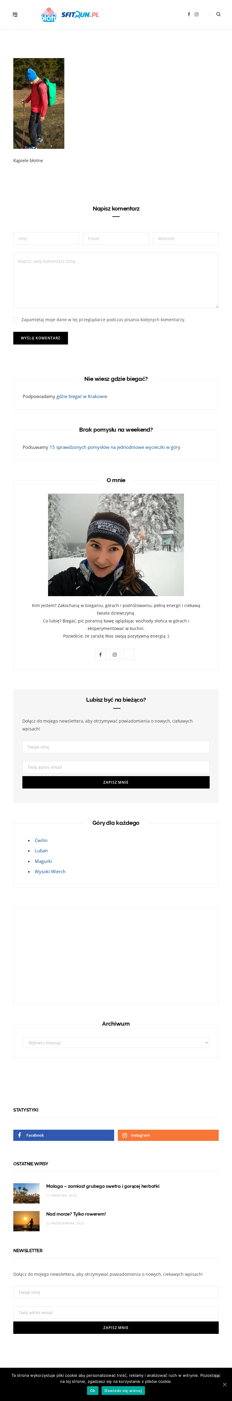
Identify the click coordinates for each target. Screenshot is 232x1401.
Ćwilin (41, 840)
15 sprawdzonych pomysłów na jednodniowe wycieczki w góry (115, 447)
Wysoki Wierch (50, 871)
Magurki (43, 861)
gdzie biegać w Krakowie (81, 396)
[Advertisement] (60, 954)
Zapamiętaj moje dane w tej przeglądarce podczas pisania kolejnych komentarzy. (103, 319)
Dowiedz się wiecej (123, 1390)
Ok (92, 1390)
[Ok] (224, 1384)
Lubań (41, 850)
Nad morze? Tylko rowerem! (76, 1214)
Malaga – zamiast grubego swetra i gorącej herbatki (103, 1186)
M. (18, 30)
